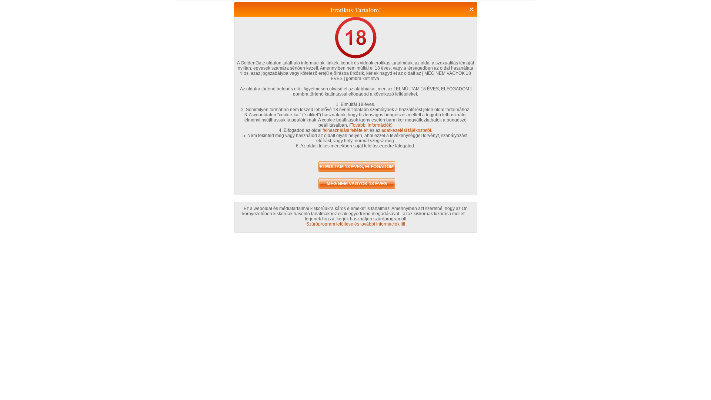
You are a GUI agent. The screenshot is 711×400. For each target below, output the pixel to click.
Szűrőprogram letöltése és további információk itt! (355, 224)
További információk (371, 125)
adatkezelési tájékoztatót (406, 130)
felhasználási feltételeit (345, 130)
